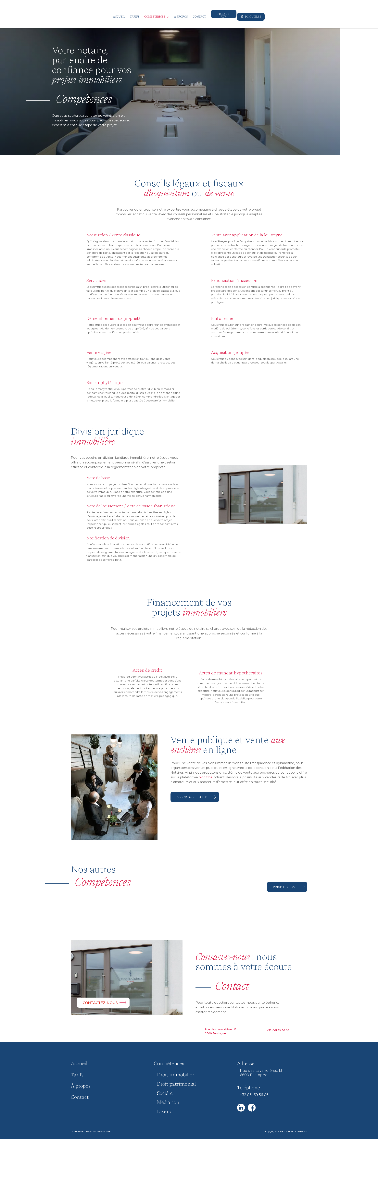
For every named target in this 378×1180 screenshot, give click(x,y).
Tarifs (134, 17)
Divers (164, 1111)
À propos (181, 17)
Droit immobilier (175, 1075)
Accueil (119, 17)
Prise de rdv (284, 887)
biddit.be (205, 777)
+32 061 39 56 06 (254, 1095)
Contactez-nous (100, 1003)
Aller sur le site (191, 797)
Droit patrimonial (176, 1084)
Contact (199, 17)
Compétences (154, 17)
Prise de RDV (223, 15)
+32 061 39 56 (278, 1030)
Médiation (168, 1102)
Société (165, 1093)
